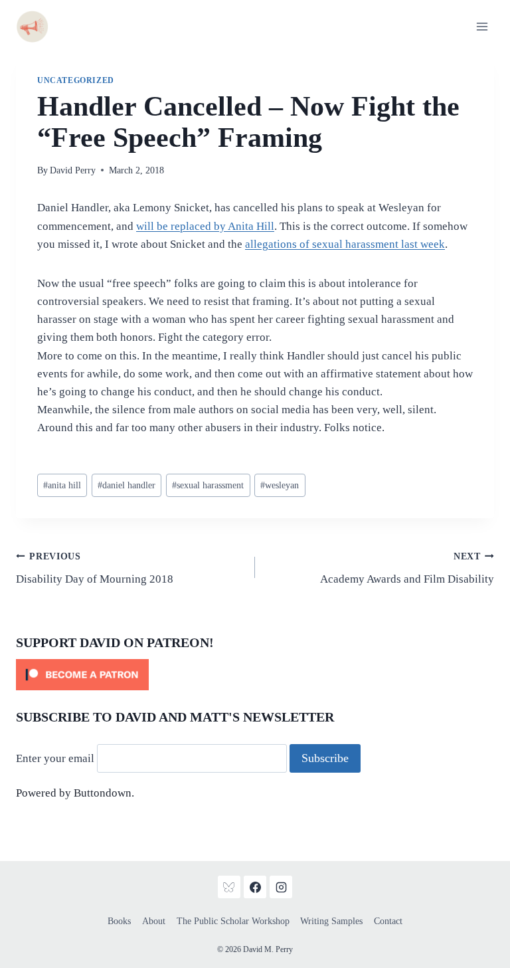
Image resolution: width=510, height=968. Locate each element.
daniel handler (126, 485)
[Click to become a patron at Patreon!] (255, 674)
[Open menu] (481, 26)
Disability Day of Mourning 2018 (94, 568)
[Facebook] (255, 887)
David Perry (73, 170)
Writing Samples (331, 921)
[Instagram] (281, 887)
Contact (388, 921)
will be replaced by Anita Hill (205, 226)
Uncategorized (75, 80)
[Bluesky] (229, 887)
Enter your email (55, 758)
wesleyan (279, 485)
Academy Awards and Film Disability (407, 568)
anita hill (62, 485)
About (153, 921)
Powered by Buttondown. (75, 793)
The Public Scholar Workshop (233, 921)
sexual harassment (208, 485)
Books (119, 921)
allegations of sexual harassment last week (345, 244)
